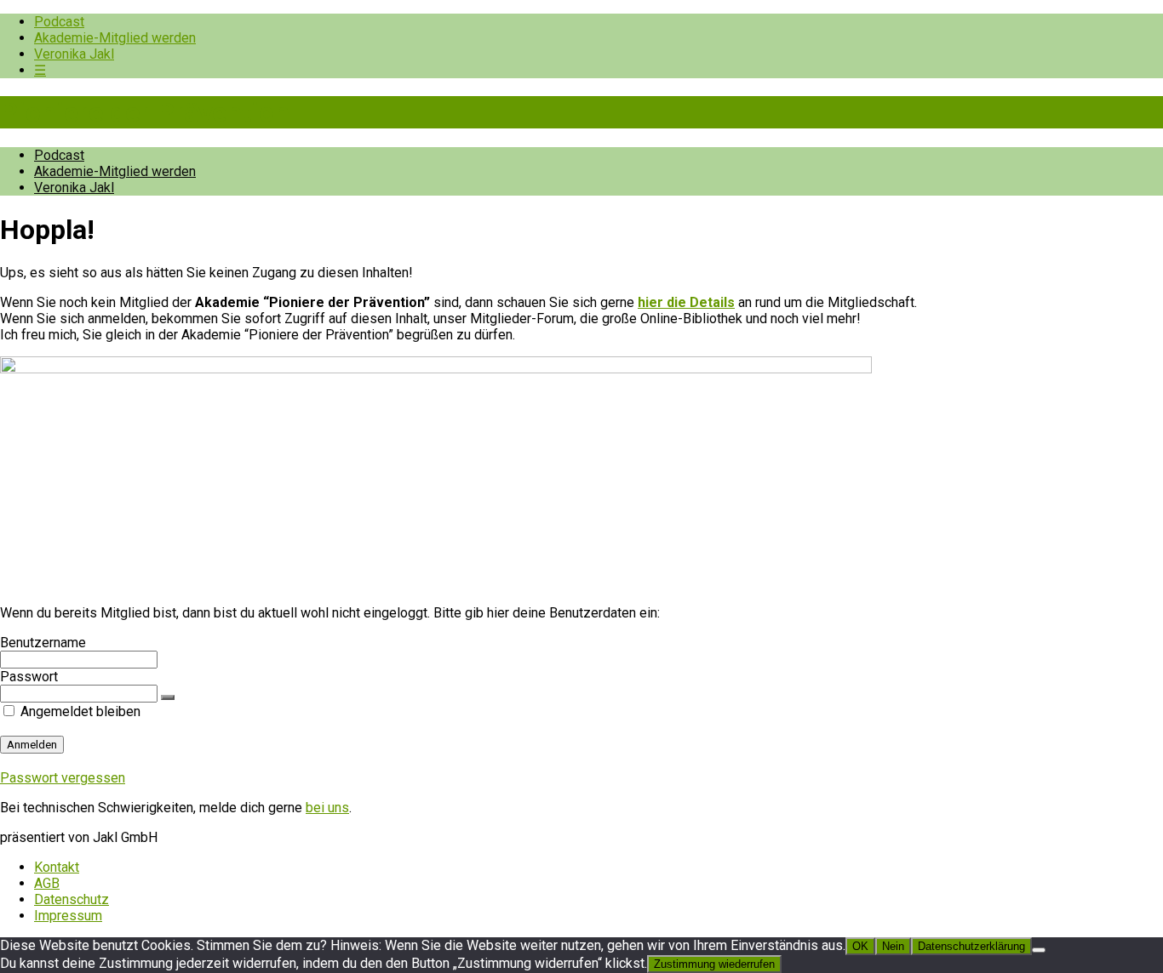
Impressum (68, 916)
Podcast (59, 22)
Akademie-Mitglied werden (115, 38)
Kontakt (56, 867)
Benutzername (43, 642)
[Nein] (1039, 950)
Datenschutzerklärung (971, 946)
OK (860, 946)
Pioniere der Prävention (144, 112)
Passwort (29, 677)
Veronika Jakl (74, 54)
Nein (893, 946)
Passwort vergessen (62, 778)
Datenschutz (71, 899)
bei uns (327, 807)
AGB (47, 883)
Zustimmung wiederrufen (714, 964)
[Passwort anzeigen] (168, 697)
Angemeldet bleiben (78, 711)
